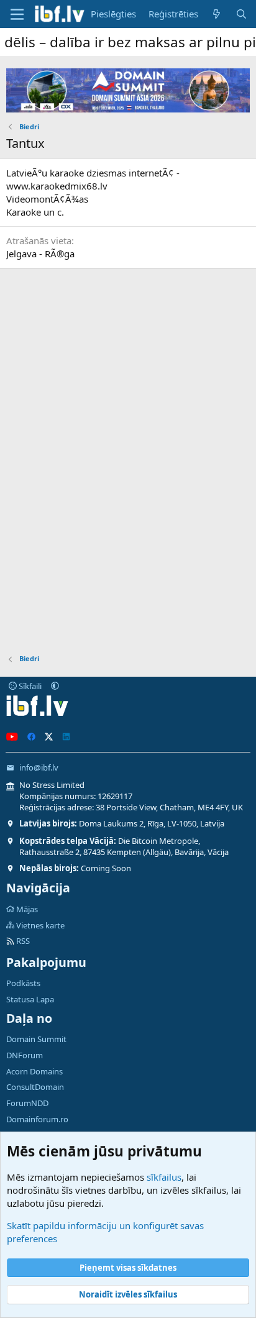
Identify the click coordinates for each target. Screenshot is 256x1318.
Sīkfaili (29, 686)
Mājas (27, 909)
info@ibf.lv (38, 767)
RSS (22, 940)
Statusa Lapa (30, 999)
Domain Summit (36, 1039)
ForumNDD (27, 1103)
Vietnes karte (40, 925)
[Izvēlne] (17, 14)
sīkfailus (164, 1177)
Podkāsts (23, 983)
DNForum (24, 1055)
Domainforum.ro (37, 1119)
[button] (55, 686)
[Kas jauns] (216, 13)
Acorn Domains (34, 1071)
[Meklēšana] (241, 13)
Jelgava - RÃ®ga (40, 253)
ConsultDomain (35, 1086)
